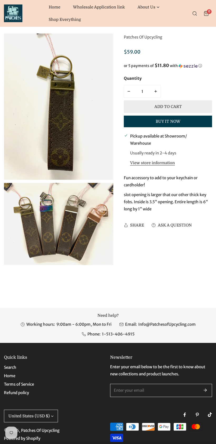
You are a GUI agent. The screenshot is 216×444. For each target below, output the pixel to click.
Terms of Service (19, 384)
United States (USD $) (29, 416)
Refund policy (16, 392)
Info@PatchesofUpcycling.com (167, 324)
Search (10, 367)
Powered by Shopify (22, 438)
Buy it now (168, 121)
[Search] (194, 13)
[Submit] (205, 390)
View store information (152, 163)
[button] (148, 7)
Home (9, 375)
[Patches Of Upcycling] (13, 13)
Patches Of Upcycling (143, 37)
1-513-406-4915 (118, 334)
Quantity (133, 78)
